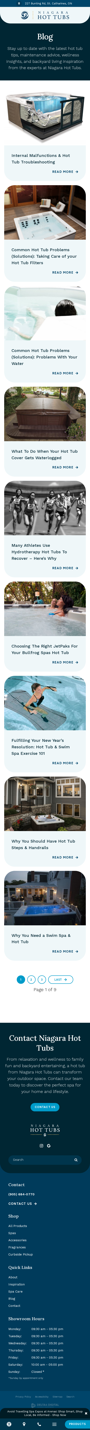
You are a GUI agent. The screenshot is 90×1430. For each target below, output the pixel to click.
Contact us (20, 1204)
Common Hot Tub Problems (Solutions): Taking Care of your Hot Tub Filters (44, 256)
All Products (17, 1226)
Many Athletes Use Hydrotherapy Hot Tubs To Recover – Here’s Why (39, 552)
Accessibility (42, 1396)
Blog (11, 1299)
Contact (14, 1306)
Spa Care (15, 1291)
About (12, 1277)
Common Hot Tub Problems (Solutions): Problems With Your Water (44, 357)
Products (77, 1424)
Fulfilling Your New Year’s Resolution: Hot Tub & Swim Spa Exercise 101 (41, 747)
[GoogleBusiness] (48, 1146)
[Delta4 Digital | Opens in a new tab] (45, 1405)
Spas (12, 1233)
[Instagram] (41, 1146)
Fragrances (17, 1247)
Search (71, 1396)
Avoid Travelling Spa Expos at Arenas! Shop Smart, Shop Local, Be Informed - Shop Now (45, 1413)
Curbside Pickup (20, 1254)
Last (58, 979)
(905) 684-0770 (21, 1194)
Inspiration (16, 1284)
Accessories (17, 1240)
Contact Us (45, 1107)
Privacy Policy (23, 1396)
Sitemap (57, 1396)
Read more (62, 172)
